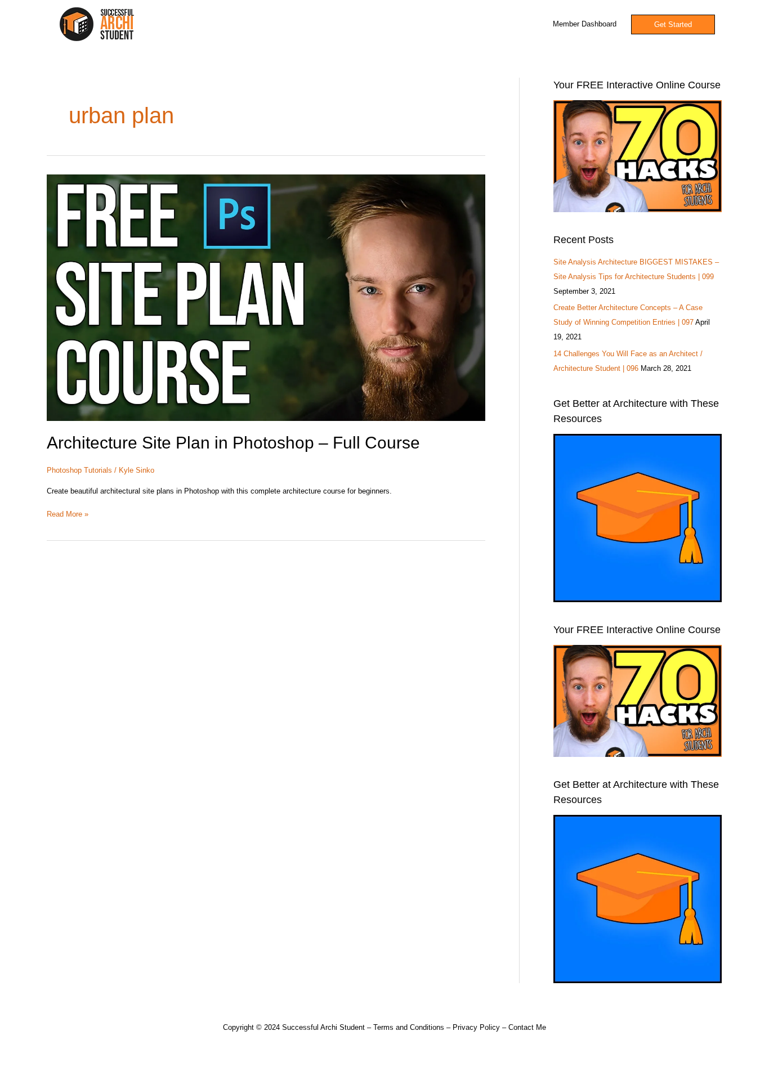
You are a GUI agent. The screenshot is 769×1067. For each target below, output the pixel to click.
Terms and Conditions (408, 1027)
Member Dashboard (584, 24)
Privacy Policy (476, 1027)
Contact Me (527, 1027)
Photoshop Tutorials (79, 470)
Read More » (67, 513)
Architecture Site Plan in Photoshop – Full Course (233, 442)
